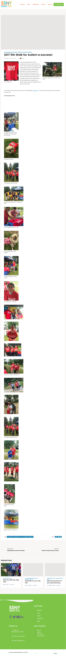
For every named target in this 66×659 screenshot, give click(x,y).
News (15, 52)
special (28, 536)
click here (35, 90)
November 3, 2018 (51, 585)
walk (32, 536)
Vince (23, 58)
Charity (13, 536)
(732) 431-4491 (21, 636)
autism (9, 536)
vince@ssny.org (20, 640)
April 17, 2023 (6, 584)
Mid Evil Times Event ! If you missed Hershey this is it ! (54, 583)
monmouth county (21, 536)
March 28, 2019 (28, 585)
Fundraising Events (9, 52)
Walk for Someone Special (25, 52)
